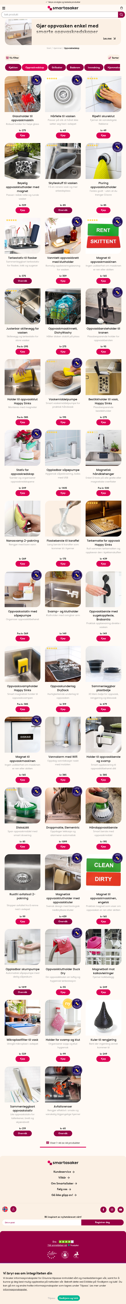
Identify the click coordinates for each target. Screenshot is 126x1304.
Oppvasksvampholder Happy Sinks (22, 688)
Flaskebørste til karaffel (63, 540)
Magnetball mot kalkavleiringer (103, 971)
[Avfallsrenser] (63, 1084)
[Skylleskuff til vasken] (63, 161)
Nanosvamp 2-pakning (22, 540)
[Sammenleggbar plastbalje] (103, 664)
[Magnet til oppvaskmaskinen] (103, 236)
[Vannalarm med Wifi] (63, 735)
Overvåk (63, 210)
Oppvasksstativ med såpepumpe (22, 613)
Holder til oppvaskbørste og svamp (103, 759)
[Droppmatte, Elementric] (63, 805)
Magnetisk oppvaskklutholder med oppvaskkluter (63, 898)
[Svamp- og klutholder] (63, 589)
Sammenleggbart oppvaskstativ (22, 1108)
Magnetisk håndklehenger (103, 472)
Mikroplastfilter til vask (22, 1040)
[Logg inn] (12, 1210)
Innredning (94, 67)
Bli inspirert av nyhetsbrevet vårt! (63, 1217)
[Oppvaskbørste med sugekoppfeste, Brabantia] (103, 589)
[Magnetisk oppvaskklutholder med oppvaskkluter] (63, 872)
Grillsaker (57, 67)
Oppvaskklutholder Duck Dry (63, 971)
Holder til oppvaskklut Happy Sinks (22, 401)
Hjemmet (57, 48)
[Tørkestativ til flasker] (22, 236)
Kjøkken (13, 67)
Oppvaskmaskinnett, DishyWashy (62, 330)
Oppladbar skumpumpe (22, 969)
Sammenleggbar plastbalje (103, 688)
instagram (110, 1210)
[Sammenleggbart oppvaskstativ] (22, 1084)
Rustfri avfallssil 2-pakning (22, 896)
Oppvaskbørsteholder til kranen (103, 330)
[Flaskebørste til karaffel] (63, 519)
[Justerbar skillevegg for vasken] (22, 306)
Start (49, 48)
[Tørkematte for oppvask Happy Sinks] (103, 519)
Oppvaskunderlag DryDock (62, 688)
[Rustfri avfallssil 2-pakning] (22, 872)
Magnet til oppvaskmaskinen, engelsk (103, 898)
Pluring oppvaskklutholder (103, 185)
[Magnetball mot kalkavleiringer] (103, 947)
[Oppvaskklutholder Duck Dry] (63, 947)
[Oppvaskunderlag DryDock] (63, 664)
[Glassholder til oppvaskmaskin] (22, 94)
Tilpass (51, 1298)
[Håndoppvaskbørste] (103, 805)
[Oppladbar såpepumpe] (63, 448)
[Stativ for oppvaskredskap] (22, 448)
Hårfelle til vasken (63, 116)
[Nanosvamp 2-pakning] (22, 519)
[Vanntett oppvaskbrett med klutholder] (63, 236)
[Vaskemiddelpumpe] (63, 377)
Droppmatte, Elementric (63, 827)
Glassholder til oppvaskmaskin (22, 118)
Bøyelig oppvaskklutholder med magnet (22, 187)
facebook (102, 1210)
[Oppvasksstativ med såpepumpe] (22, 589)
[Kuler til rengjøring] (103, 1018)
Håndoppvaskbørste (103, 827)
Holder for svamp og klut (63, 1040)
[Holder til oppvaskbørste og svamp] (103, 735)
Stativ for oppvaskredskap (22, 472)
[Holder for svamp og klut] (63, 1018)
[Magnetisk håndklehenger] (103, 448)
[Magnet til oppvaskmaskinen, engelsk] (103, 872)
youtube (119, 1210)
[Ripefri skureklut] (103, 94)
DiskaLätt (22, 827)
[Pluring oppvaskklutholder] (103, 161)
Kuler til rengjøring (103, 1040)
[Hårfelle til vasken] (63, 94)
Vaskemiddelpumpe (63, 399)
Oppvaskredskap (35, 67)
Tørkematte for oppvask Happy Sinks (103, 542)
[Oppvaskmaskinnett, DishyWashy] (63, 306)
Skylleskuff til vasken (63, 183)
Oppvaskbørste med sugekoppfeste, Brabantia (103, 615)
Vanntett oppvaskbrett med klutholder (63, 260)
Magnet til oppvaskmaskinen (103, 260)
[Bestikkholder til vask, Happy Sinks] (103, 377)
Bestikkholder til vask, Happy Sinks (103, 401)
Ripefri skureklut (103, 116)
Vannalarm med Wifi (62, 757)
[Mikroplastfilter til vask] (22, 1018)
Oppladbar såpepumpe (63, 470)
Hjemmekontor (116, 67)
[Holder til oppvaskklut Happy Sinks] (22, 377)
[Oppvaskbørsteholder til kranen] (103, 306)
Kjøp (22, 135)
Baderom (75, 67)
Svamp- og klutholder (63, 611)
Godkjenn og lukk (68, 1298)
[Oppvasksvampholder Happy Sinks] (22, 664)
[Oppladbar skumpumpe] (22, 947)
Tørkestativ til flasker (22, 258)
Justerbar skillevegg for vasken (22, 330)
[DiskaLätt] (22, 805)
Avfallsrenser (63, 1106)
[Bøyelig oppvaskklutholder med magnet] (22, 161)
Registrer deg (102, 1222)
